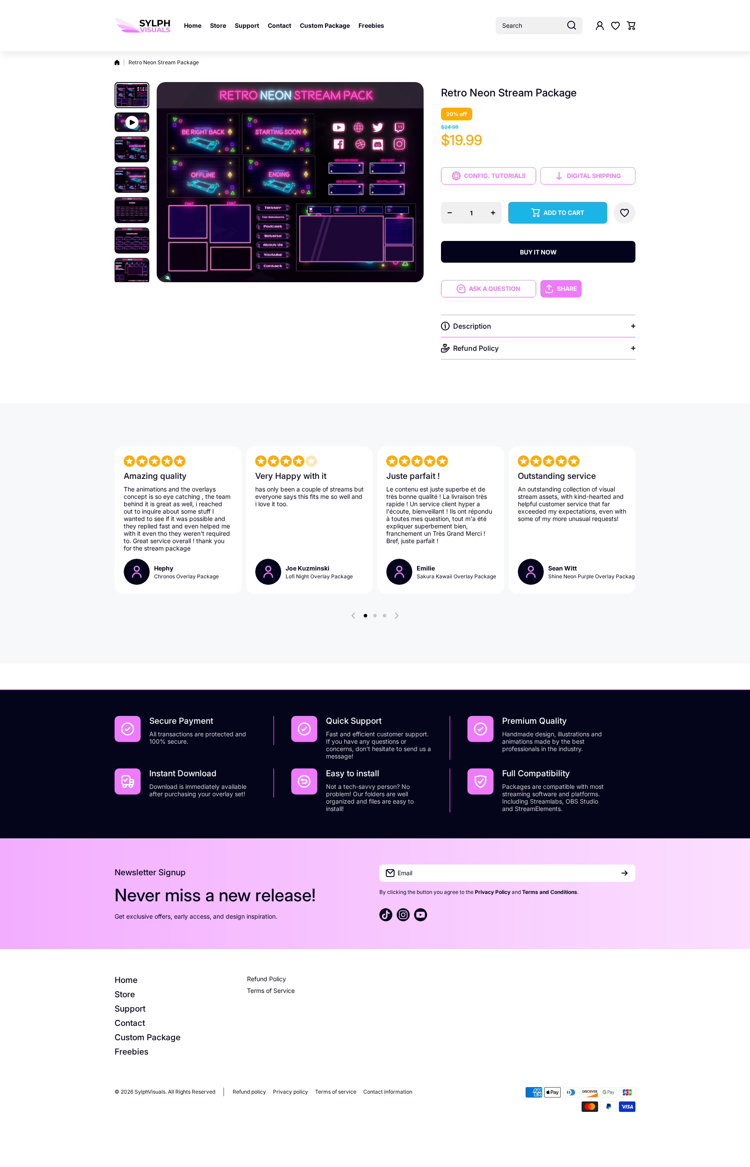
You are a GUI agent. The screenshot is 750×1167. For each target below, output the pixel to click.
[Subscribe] (624, 873)
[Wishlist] (615, 25)
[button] (631, 25)
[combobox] (539, 25)
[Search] (571, 25)
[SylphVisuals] (143, 25)
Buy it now (538, 252)
